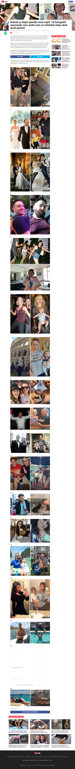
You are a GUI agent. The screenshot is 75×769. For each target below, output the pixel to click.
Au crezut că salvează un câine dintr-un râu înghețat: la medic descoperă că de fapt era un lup (66, 47)
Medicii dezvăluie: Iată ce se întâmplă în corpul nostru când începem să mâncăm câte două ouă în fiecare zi (66, 59)
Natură (36, 756)
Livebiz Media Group (29, 765)
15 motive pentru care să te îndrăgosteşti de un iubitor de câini (38, 731)
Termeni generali (25, 760)
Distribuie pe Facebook (30, 712)
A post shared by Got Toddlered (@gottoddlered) (25, 684)
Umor (64, 756)
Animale (8, 756)
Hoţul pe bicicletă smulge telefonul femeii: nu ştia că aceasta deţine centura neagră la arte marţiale (60, 731)
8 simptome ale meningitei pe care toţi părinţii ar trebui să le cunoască (66, 40)
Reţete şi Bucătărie (54, 756)
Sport (48, 756)
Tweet (41, 56)
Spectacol (41, 756)
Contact (51, 760)
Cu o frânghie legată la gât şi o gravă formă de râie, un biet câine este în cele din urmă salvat (18, 731)
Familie (12, 756)
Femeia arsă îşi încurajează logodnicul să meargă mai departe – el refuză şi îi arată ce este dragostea (39, 746)
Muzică (33, 756)
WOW (67, 756)
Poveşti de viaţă (17, 756)
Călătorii (60, 756)
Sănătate (23, 756)
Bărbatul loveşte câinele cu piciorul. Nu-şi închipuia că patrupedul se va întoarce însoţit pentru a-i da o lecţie (18, 746)
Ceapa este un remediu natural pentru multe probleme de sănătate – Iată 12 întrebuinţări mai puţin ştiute (66, 66)
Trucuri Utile (28, 756)
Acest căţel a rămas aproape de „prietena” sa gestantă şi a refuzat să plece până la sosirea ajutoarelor (60, 746)
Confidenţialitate (33, 760)
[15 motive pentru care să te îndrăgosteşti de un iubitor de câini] (40, 724)
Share (21, 56)
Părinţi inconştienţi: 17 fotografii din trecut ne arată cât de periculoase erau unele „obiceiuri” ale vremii (66, 53)
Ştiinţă (45, 756)
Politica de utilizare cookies (43, 760)
